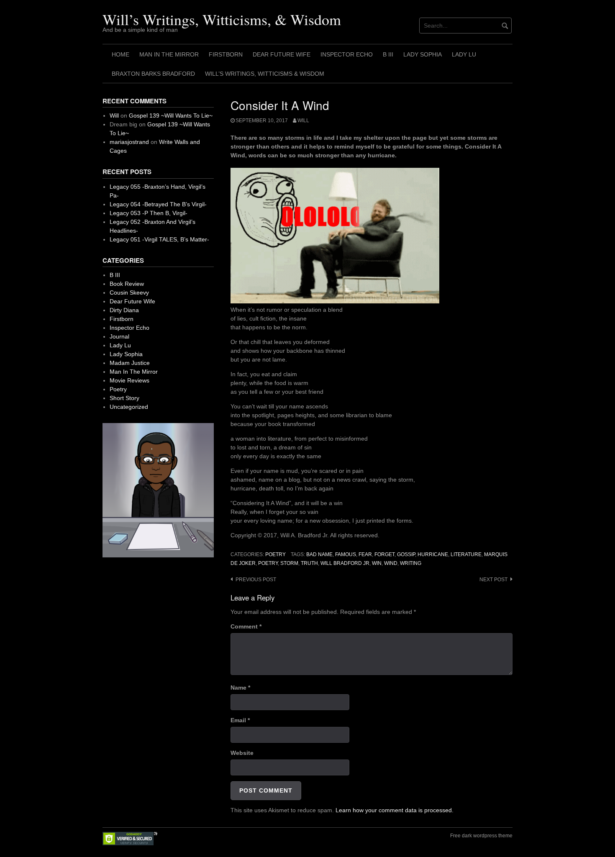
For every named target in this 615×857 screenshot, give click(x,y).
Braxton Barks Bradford (153, 73)
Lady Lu (464, 54)
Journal (119, 336)
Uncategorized (129, 406)
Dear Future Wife (281, 54)
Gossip (406, 554)
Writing (410, 563)
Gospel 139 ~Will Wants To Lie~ (171, 115)
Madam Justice (130, 362)
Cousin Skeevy (129, 292)
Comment (246, 626)
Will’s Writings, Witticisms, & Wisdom (221, 19)
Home (120, 54)
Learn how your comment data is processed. (395, 810)
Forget (384, 554)
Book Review (127, 283)
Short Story (124, 398)
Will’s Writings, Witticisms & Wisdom (264, 73)
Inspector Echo (346, 54)
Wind (390, 563)
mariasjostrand (129, 142)
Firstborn (226, 54)
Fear (365, 554)
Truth (309, 563)
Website (242, 752)
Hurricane (433, 554)
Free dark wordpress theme (481, 836)
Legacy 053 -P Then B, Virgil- (148, 213)
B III (388, 54)
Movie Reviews (129, 380)
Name (240, 687)
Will (303, 120)
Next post (493, 579)
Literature (466, 554)
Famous (345, 554)
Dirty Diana (124, 310)
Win (377, 563)
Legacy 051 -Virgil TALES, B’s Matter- (159, 239)
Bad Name (319, 554)
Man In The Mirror (169, 54)
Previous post (256, 579)
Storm (289, 563)
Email (240, 720)
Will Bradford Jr (344, 563)
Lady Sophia (422, 54)
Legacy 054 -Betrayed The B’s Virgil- (158, 204)
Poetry (275, 554)
